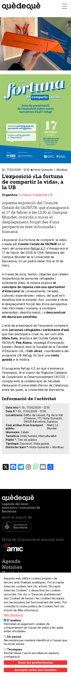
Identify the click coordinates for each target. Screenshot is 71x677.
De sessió (14, 636)
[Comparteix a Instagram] (28, 466)
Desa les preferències (35, 662)
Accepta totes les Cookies (35, 670)
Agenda (11, 561)
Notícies (12, 567)
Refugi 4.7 (37, 248)
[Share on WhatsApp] (35, 467)
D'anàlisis (14, 620)
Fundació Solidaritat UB (35, 195)
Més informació (13, 615)
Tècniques (14, 649)
